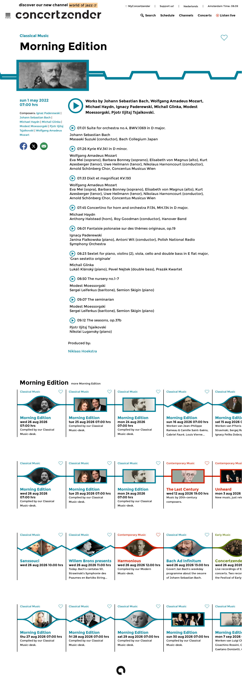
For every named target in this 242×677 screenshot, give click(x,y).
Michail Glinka (51, 122)
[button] (75, 105)
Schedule (167, 15)
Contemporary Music (180, 463)
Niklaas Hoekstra (82, 351)
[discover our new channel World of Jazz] (83, 5)
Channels (186, 15)
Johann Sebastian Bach (35, 117)
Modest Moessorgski (33, 126)
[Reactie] (44, 146)
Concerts (205, 15)
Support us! (167, 6)
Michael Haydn (30, 122)
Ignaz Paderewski (48, 113)
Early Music (222, 535)
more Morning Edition (86, 383)
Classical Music (34, 35)
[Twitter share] (33, 146)
